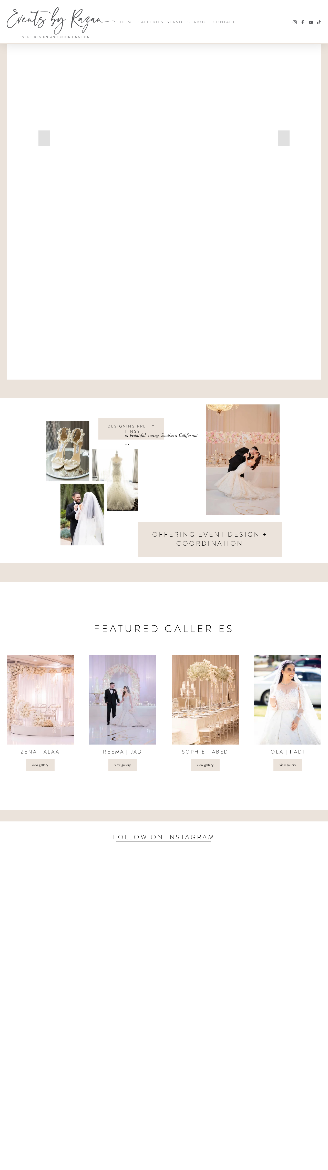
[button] (44, 138)
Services (179, 22)
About (201, 22)
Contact (224, 22)
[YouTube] (310, 22)
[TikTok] (318, 22)
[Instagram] (294, 22)
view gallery (40, 765)
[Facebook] (302, 22)
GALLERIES (151, 22)
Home (127, 22)
